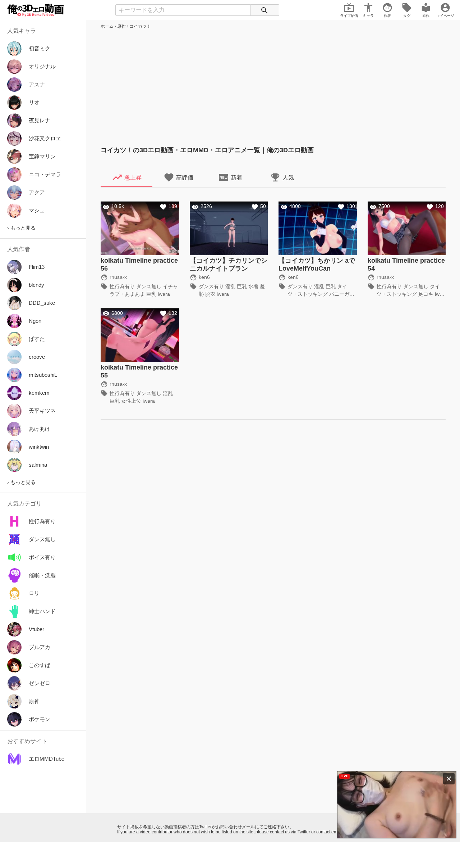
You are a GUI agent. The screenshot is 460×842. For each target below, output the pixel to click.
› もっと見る (21, 228)
